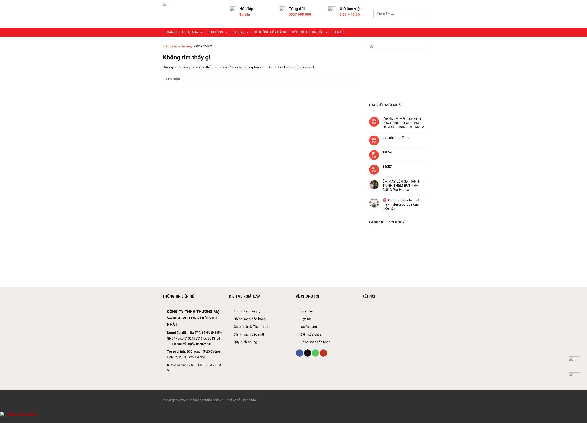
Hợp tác (306, 319)
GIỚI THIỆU (299, 32)
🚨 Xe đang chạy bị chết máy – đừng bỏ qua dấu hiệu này (400, 204)
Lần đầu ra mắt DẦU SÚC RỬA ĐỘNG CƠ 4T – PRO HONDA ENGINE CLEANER (403, 123)
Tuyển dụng (308, 326)
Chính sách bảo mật (249, 334)
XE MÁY (192, 32)
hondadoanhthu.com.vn (206, 400)
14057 (387, 167)
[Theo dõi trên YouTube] (323, 353)
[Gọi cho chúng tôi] (315, 353)
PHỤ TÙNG (215, 32)
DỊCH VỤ (238, 32)
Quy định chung (245, 342)
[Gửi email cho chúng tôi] (307, 353)
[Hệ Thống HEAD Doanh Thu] (193, 14)
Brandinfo (249, 400)
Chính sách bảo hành (250, 319)
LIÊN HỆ (338, 32)
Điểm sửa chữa (311, 334)
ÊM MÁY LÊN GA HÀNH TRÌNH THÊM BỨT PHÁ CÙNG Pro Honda (400, 185)
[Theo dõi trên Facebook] (299, 353)
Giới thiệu (307, 311)
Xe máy (186, 46)
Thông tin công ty (247, 311)
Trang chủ (170, 46)
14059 (387, 152)
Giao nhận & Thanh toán (252, 327)
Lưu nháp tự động (395, 138)
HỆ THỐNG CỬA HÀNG (270, 32)
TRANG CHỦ (174, 32)
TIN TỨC (317, 32)
